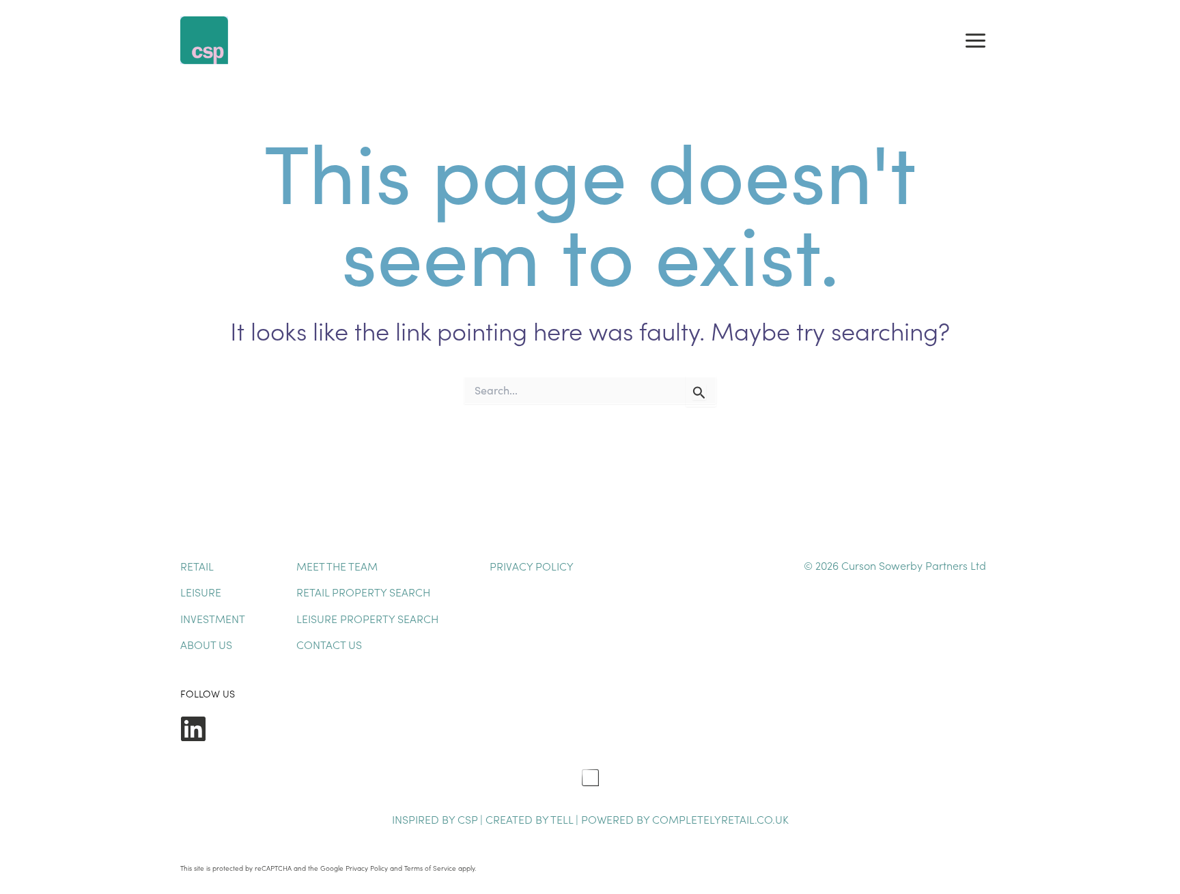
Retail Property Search (363, 591)
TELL (563, 818)
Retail (197, 565)
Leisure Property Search (367, 618)
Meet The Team (337, 565)
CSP (467, 818)
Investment (212, 618)
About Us (206, 644)
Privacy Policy (532, 565)
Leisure (200, 591)
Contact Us (329, 644)
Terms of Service (430, 868)
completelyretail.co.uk (720, 818)
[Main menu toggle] (975, 40)
